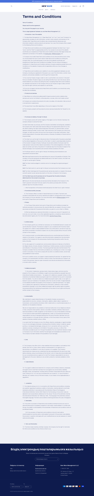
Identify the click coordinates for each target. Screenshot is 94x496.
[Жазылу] (57, 459)
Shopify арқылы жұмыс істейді (27, 491)
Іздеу (11, 468)
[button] (11, 6)
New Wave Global (16, 491)
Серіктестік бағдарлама (40, 473)
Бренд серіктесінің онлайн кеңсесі (18, 470)
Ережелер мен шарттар (40, 468)
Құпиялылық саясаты (40, 470)
